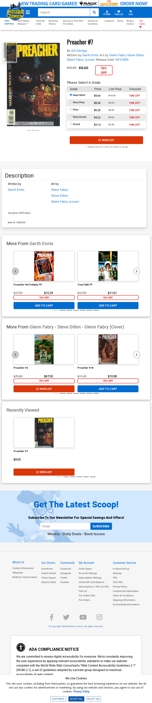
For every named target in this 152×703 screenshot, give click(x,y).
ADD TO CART (44, 305)
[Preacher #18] (107, 349)
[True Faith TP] (107, 266)
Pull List (83, 591)
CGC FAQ (118, 582)
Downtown (47, 568)
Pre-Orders (84, 600)
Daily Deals (72, 534)
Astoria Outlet (48, 582)
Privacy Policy (120, 586)
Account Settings (88, 573)
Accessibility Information (126, 604)
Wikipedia (17, 572)
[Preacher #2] (44, 349)
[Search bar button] (94, 12)
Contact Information (23, 568)
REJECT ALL (93, 699)
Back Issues (94, 534)
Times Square (48, 577)
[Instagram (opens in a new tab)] (99, 618)
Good (76, 124)
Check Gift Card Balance (91, 582)
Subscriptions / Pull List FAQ (94, 586)
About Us (18, 562)
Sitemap (117, 573)
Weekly (53, 534)
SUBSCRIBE (101, 526)
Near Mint (79, 95)
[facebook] (51, 618)
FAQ (115, 577)
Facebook (65, 568)
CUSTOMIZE (58, 699)
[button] (28, 12)
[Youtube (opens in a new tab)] (83, 618)
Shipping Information (124, 600)
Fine (75, 109)
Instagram (65, 573)
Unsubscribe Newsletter (125, 591)
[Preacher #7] (44, 432)
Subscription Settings (90, 577)
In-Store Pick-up (121, 568)
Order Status (85, 568)
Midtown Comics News (24, 577)
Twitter (63, 577)
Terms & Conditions (123, 595)
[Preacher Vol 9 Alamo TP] (44, 266)
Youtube (64, 582)
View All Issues (33, 130)
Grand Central (48, 573)
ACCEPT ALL (76, 699)
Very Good (79, 116)
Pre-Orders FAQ (87, 595)
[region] (15, 271)
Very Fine (79, 102)
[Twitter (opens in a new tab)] (66, 618)
